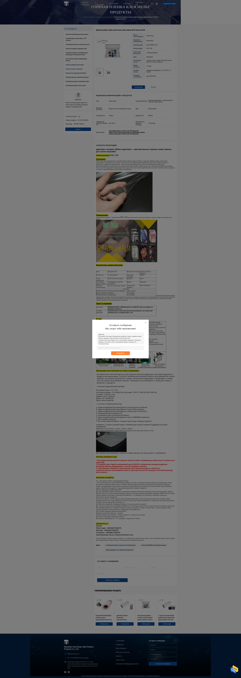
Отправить (120, 353)
